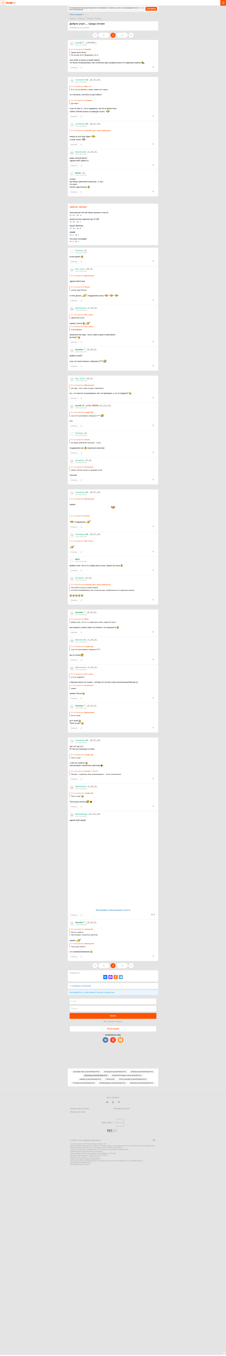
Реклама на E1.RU (122, 1109)
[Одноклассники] (116, 977)
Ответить (74, 67)
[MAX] (110, 977)
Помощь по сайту (77, 1112)
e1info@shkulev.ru (123, 1161)
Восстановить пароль (113, 1021)
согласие (141, 8)
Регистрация (113, 1029)
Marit (77, 559)
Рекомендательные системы (79, 1164)
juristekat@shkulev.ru (136, 1161)
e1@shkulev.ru (96, 1159)
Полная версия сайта (79, 1109)
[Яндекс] (113, 1040)
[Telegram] (121, 977)
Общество (81, 18)
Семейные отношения (94, 18)
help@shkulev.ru (85, 1163)
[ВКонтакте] (105, 977)
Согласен (151, 9)
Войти (113, 1016)
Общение (73, 18)
